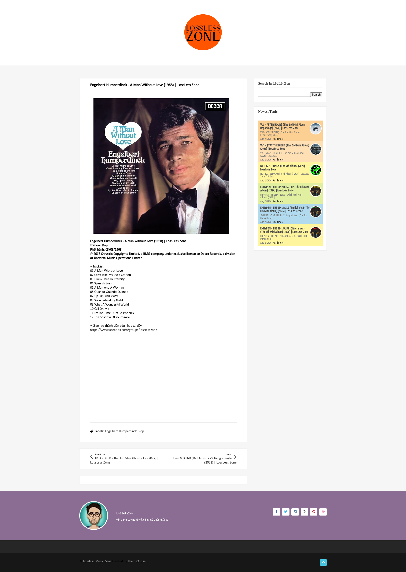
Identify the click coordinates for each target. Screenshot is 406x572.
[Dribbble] (323, 512)
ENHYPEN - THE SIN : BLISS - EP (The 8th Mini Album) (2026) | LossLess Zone (284, 188)
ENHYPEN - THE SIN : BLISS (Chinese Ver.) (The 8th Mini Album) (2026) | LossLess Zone (284, 230)
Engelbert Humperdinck (121, 431)
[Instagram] (295, 512)
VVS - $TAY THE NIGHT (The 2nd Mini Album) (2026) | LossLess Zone (284, 147)
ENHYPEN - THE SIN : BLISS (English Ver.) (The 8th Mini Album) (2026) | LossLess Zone (285, 209)
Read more (278, 138)
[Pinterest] (313, 512)
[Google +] (304, 512)
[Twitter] (285, 512)
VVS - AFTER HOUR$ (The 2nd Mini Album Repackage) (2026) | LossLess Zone (282, 126)
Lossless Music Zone (97, 561)
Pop (141, 431)
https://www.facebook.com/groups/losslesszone (123, 330)
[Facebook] (276, 512)
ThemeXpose (137, 561)
